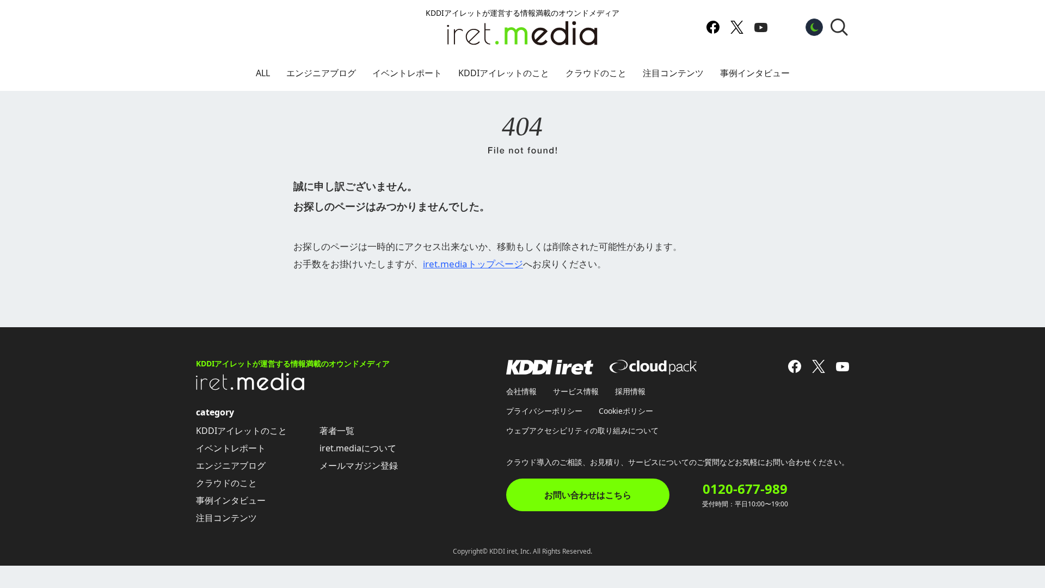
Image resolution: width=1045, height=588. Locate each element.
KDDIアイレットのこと (503, 73)
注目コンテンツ (673, 73)
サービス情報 (576, 391)
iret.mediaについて (357, 448)
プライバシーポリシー (544, 411)
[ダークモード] (814, 27)
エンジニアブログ (321, 73)
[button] (839, 27)
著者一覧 (336, 431)
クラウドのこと (595, 73)
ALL (263, 73)
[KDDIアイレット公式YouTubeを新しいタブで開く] (760, 27)
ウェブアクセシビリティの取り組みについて (582, 430)
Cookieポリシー (626, 411)
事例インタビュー (755, 73)
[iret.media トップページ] (250, 387)
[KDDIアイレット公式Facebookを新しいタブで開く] (713, 27)
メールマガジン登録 (358, 465)
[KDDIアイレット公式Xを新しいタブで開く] (736, 27)
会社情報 (521, 391)
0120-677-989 (745, 488)
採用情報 (630, 391)
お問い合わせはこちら (587, 495)
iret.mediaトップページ (473, 264)
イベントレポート (407, 73)
